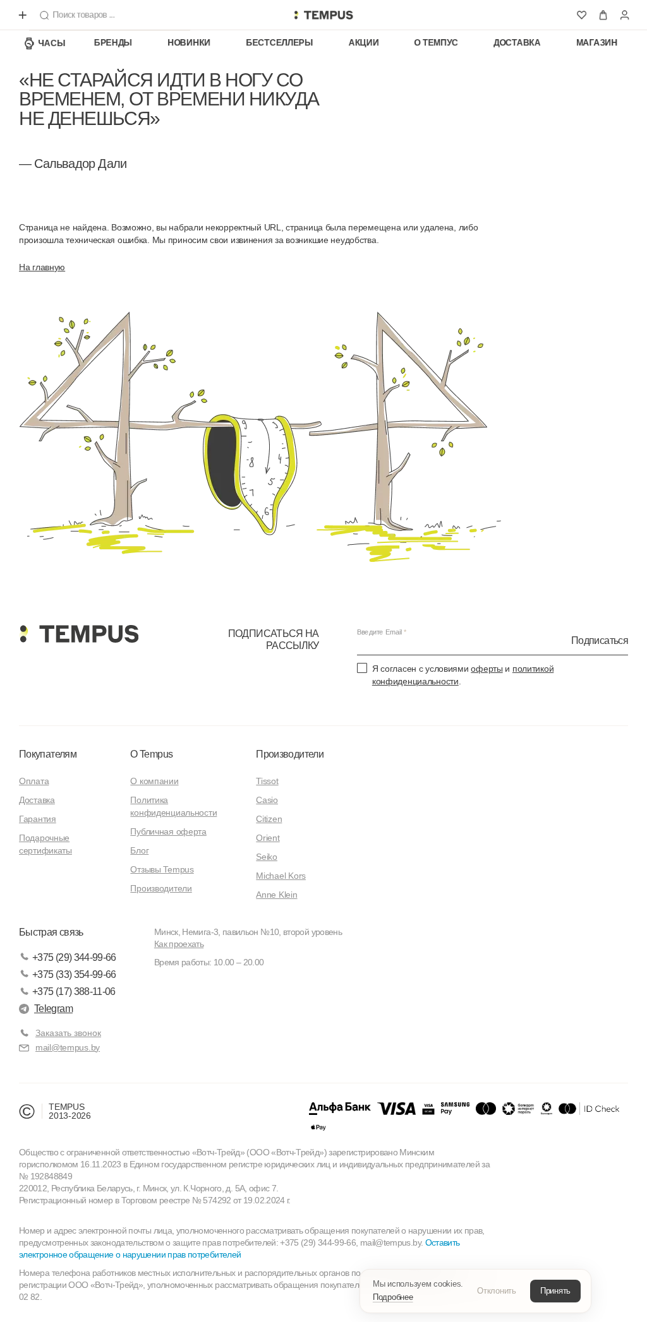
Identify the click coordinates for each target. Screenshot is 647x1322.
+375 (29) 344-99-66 (74, 957)
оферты (486, 669)
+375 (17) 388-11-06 (74, 991)
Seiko (266, 857)
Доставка (517, 43)
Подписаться (599, 640)
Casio (267, 800)
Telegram (53, 1008)
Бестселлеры (279, 43)
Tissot (267, 781)
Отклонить (496, 1290)
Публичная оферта (168, 831)
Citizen (269, 819)
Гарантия (37, 819)
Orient (267, 838)
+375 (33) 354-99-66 (74, 974)
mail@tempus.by (67, 1047)
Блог (139, 850)
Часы (52, 43)
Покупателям (47, 754)
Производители (160, 888)
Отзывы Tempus (161, 869)
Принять (555, 1290)
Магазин (596, 43)
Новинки (188, 43)
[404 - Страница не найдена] (323, 15)
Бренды (113, 43)
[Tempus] (78, 634)
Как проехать (178, 944)
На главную (42, 267)
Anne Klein (276, 895)
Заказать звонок (68, 1033)
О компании (154, 781)
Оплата (34, 781)
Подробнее (393, 1297)
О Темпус (436, 43)
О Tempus (151, 754)
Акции (364, 43)
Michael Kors (281, 876)
